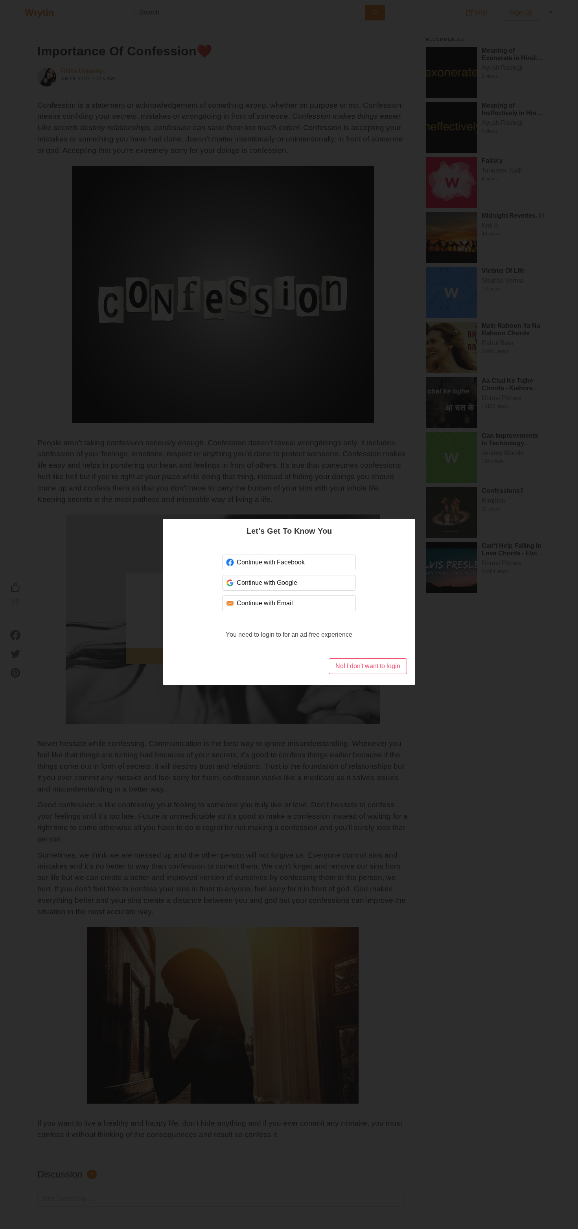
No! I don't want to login (367, 666)
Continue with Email (264, 603)
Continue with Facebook (270, 562)
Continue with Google (266, 582)
